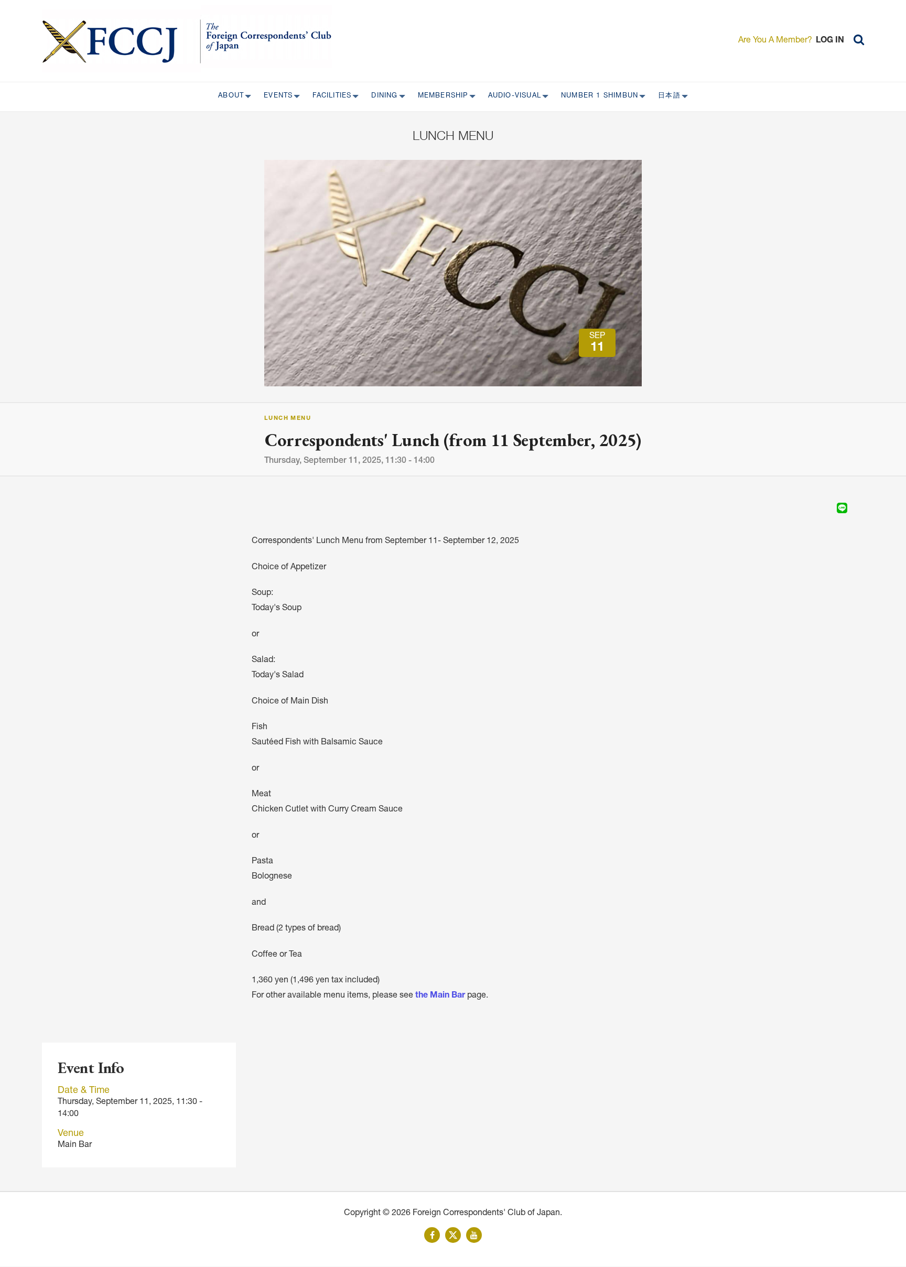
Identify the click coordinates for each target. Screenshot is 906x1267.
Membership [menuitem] (440, 96)
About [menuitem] (228, 96)
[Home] (121, 40)
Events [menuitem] (275, 96)
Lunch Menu (287, 418)
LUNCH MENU (453, 135)
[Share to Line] (842, 508)
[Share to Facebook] (812, 508)
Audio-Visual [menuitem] (511, 96)
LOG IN (830, 41)
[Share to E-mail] (856, 508)
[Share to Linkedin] (827, 508)
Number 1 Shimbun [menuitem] (596, 96)
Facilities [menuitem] (328, 96)
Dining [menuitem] (381, 96)
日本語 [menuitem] (666, 96)
